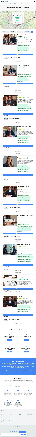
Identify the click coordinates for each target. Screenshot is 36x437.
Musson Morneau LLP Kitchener (25, 215)
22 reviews (27, 129)
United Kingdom (12, 413)
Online (11, 414)
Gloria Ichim (20, 297)
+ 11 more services (20, 52)
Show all (34, 17)
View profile (17, 20)
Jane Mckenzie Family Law (23, 157)
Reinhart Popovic (21, 96)
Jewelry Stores (20, 413)
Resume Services (29, 414)
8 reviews (27, 279)
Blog (9, 420)
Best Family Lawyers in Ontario (19, 3)
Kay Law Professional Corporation (22, 35)
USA (1, 413)
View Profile (18, 54)
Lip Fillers (19, 414)
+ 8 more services (20, 231)
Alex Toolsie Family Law (23, 277)
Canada (2, 414)
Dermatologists (29, 413)
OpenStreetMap (31, 28)
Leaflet (27, 28)
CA (1, 3)
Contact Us (10, 421)
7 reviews (27, 298)
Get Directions (17, 22)
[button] (17, 25)
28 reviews (26, 158)
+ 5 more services (20, 81)
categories (3, 410)
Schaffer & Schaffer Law (23, 65)
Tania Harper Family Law (23, 186)
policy (8, 434)
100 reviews (17, 18)
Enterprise (2, 420)
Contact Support (22, 431)
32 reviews (27, 97)
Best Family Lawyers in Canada (8, 3)
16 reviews (26, 187)
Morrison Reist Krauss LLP (23, 244)
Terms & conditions (18, 426)
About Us (2, 421)
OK (23, 434)
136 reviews (27, 37)
